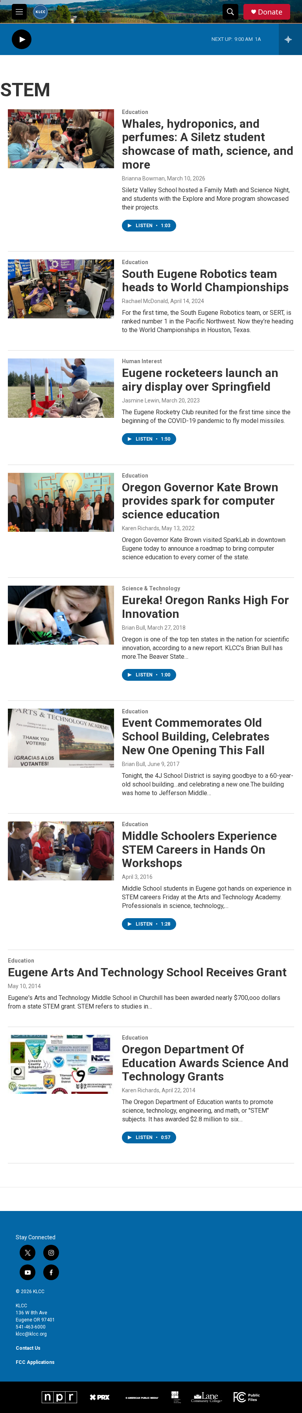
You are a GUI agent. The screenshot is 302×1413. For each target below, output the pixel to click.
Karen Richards (140, 528)
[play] (21, 39)
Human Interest (142, 361)
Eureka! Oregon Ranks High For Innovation (205, 607)
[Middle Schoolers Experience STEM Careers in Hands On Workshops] (61, 850)
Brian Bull (133, 628)
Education (135, 112)
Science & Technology (151, 588)
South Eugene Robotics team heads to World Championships (205, 280)
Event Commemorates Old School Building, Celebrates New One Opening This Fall (195, 736)
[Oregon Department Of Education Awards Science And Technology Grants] (61, 1064)
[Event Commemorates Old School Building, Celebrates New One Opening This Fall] (61, 738)
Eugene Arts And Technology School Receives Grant (147, 972)
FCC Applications (35, 1362)
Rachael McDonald (145, 301)
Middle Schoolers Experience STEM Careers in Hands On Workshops (199, 849)
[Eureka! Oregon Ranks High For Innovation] (61, 615)
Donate (270, 12)
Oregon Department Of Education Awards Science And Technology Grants (205, 1063)
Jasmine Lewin (140, 400)
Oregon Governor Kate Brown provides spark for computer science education (200, 501)
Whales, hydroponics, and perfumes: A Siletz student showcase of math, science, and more (207, 144)
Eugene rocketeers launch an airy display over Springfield (200, 379)
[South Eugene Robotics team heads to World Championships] (61, 288)
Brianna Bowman (143, 178)
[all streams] (290, 39)
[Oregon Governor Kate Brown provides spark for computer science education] (61, 502)
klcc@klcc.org (31, 1334)
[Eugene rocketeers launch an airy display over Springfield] (61, 387)
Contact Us (28, 1348)
